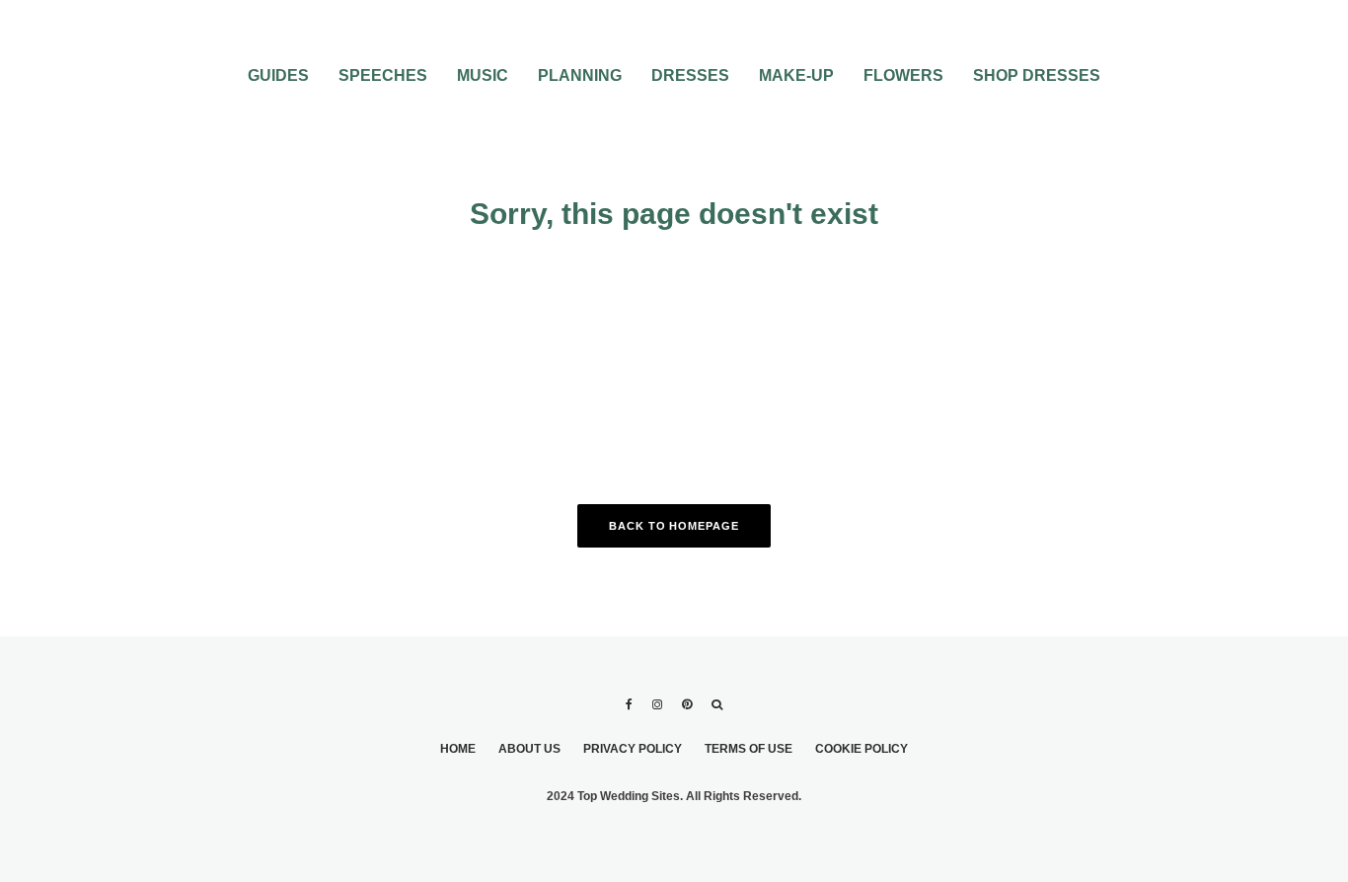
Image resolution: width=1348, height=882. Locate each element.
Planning (580, 75)
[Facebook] (629, 704)
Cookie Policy (861, 749)
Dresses (690, 75)
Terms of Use (748, 749)
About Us (529, 749)
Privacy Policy (632, 749)
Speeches (382, 75)
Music (482, 75)
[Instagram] (657, 704)
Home (458, 749)
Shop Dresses (1036, 75)
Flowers (903, 75)
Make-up (796, 75)
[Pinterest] (687, 704)
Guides (278, 75)
